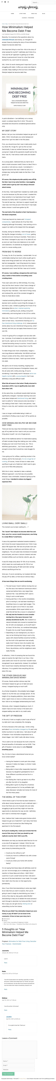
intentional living (22, 398)
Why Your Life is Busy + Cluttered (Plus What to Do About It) (20, 924)
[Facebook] (2, 2)
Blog (43, 13)
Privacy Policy (22, 1078)
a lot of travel (26, 234)
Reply (5, 962)
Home (12, 13)
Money (5, 920)
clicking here (26, 904)
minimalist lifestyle (8, 39)
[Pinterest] (5, 2)
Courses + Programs (28, 17)
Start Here (22, 13)
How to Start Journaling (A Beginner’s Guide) (16, 922)
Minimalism (7, 919)
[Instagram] (8, 2)
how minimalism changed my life (19, 729)
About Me (34, 13)
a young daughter (21, 376)
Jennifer (9, 1017)
